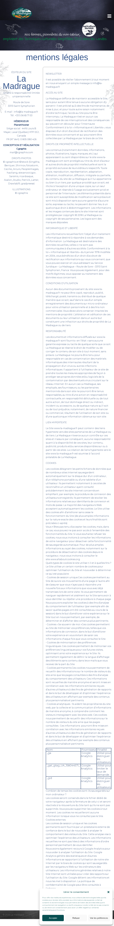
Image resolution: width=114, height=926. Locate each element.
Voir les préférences (99, 918)
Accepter (53, 918)
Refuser (76, 918)
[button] (108, 892)
